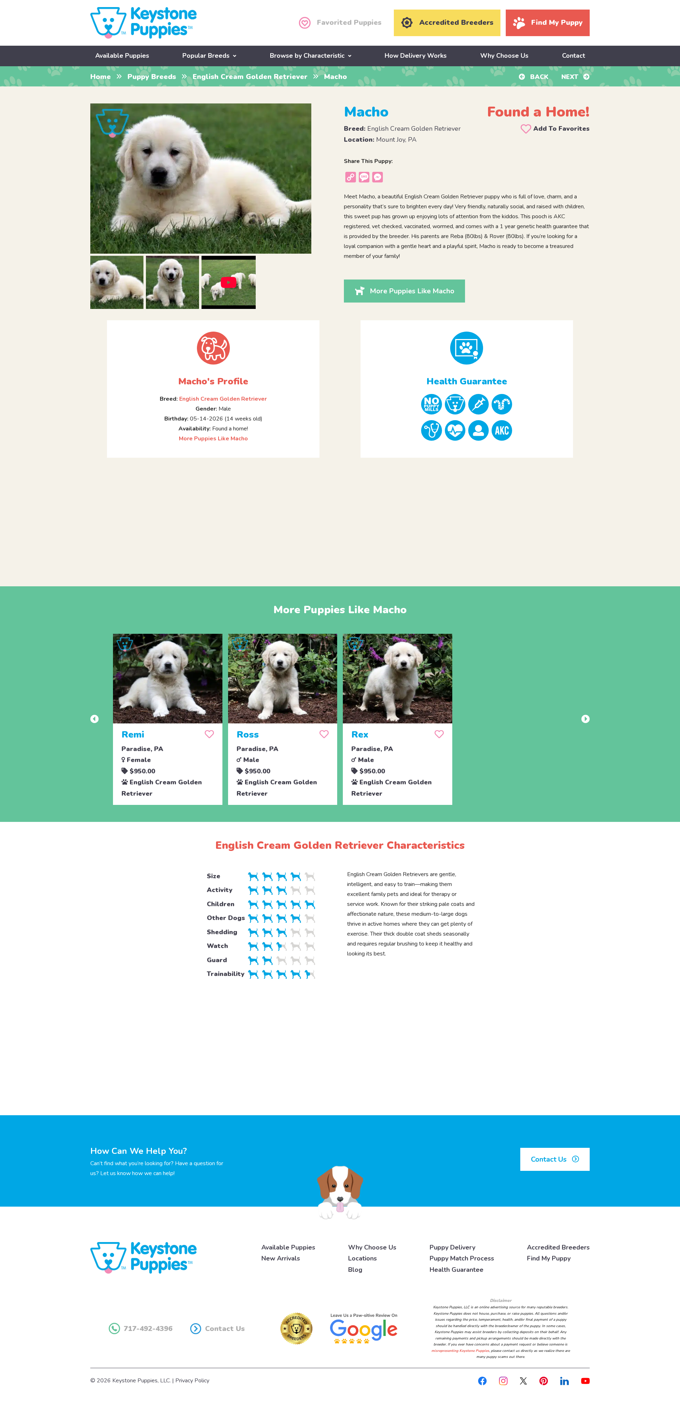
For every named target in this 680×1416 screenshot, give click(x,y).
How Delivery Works (416, 55)
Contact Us (549, 1159)
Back (538, 77)
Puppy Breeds (152, 76)
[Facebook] (482, 1380)
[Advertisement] (340, 516)
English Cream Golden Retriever (250, 76)
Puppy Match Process (462, 1258)
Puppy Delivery (452, 1247)
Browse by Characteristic (307, 55)
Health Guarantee (456, 1269)
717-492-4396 (148, 1328)
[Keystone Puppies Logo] (143, 1257)
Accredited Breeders (558, 1247)
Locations (362, 1258)
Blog (355, 1269)
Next (570, 77)
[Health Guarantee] (467, 348)
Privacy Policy (192, 1380)
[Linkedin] (564, 1380)
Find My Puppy (549, 1258)
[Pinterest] (543, 1380)
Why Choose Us (504, 55)
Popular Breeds (206, 55)
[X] (523, 1380)
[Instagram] (503, 1380)
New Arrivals (280, 1258)
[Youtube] (585, 1380)
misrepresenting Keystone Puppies (460, 1350)
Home (100, 76)
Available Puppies (122, 55)
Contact (573, 55)
